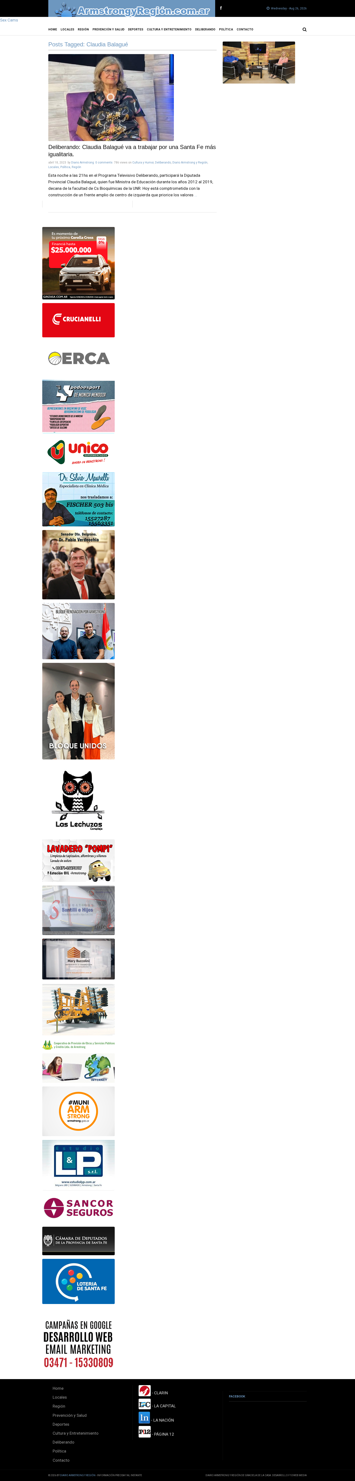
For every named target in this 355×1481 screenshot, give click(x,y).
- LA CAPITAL (163, 1405)
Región (83, 29)
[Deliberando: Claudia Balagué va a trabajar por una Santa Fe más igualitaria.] (132, 97)
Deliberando (205, 29)
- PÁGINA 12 (162, 1434)
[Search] (305, 29)
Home (52, 29)
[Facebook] (221, 8)
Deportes (135, 29)
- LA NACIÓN (162, 1420)
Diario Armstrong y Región (189, 162)
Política (226, 29)
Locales (67, 29)
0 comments (104, 162)
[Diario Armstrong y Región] (131, 8)
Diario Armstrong (82, 162)
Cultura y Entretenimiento (169, 29)
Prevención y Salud (108, 29)
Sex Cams (9, 20)
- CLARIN (159, 1392)
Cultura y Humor (143, 162)
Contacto (245, 29)
